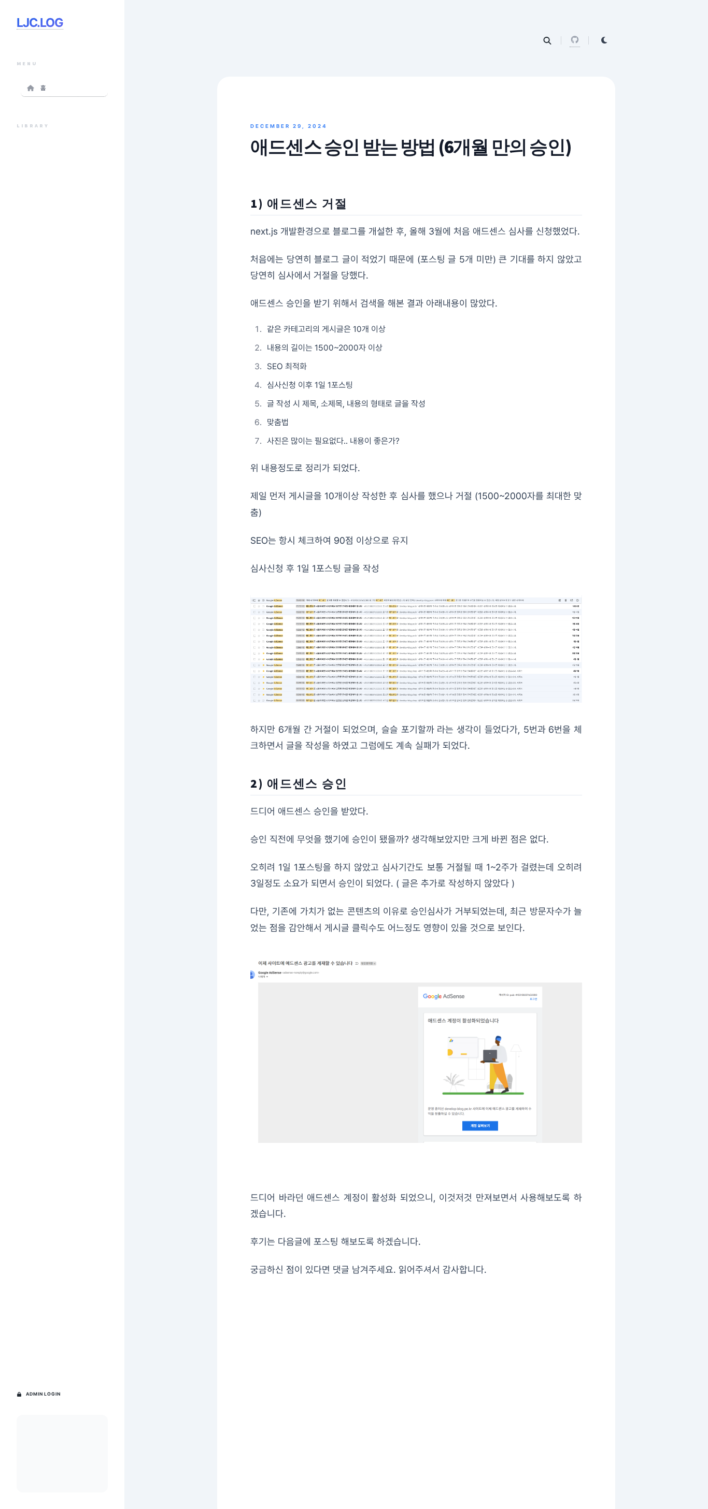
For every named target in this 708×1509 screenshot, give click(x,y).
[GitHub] (575, 40)
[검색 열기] (547, 40)
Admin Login (43, 1394)
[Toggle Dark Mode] (604, 40)
